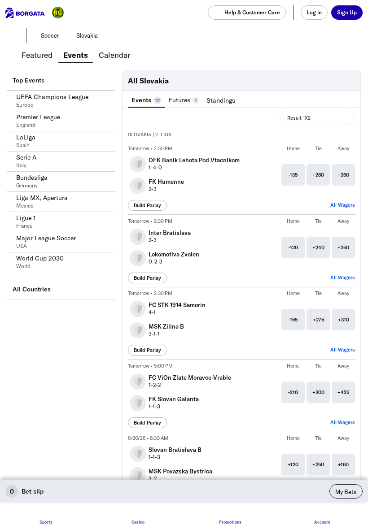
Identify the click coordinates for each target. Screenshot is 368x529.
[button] (241, 135)
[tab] (37, 54)
